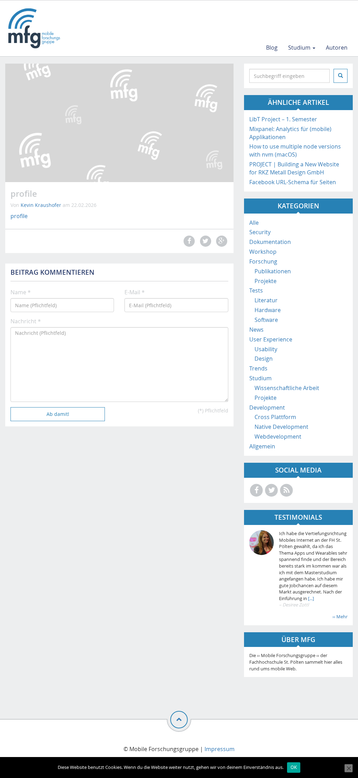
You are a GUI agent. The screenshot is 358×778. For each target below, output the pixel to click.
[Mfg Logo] (33, 28)
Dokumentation (270, 242)
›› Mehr (340, 616)
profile (19, 216)
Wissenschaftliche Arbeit (287, 388)
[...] (310, 598)
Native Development (281, 427)
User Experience (270, 339)
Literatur (266, 300)
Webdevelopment (278, 436)
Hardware (268, 310)
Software (266, 320)
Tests (256, 290)
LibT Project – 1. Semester (283, 119)
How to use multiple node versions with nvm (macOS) (295, 150)
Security (260, 232)
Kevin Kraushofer (41, 205)
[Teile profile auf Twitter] (204, 241)
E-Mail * (134, 292)
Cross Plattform (275, 417)
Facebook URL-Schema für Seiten (292, 182)
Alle (254, 222)
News (256, 329)
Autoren (337, 47)
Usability (266, 349)
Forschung (263, 261)
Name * (20, 292)
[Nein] (348, 768)
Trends (258, 368)
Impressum (220, 749)
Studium (300, 47)
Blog (272, 47)
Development (267, 407)
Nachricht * (25, 321)
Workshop (263, 251)
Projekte (266, 281)
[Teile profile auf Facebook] (188, 241)
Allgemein (262, 446)
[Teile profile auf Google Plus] (220, 241)
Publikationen (273, 271)
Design (264, 358)
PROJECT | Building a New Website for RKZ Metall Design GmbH (294, 168)
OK (294, 767)
